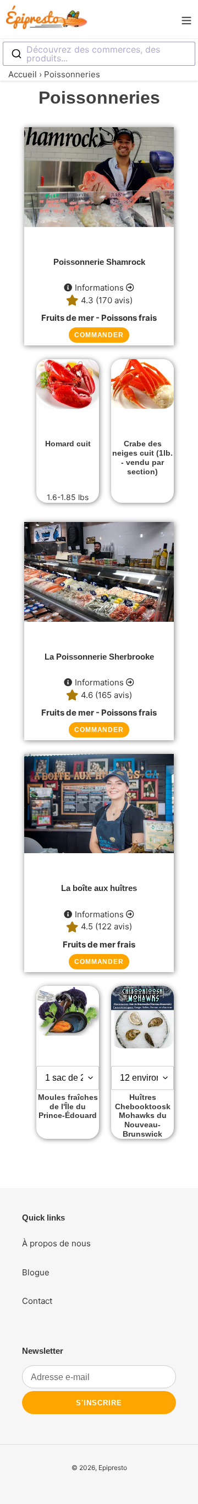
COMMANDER (99, 335)
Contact (37, 1301)
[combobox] (99, 54)
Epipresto (112, 1467)
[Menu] (186, 19)
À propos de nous (56, 1243)
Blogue (36, 1272)
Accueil (22, 74)
